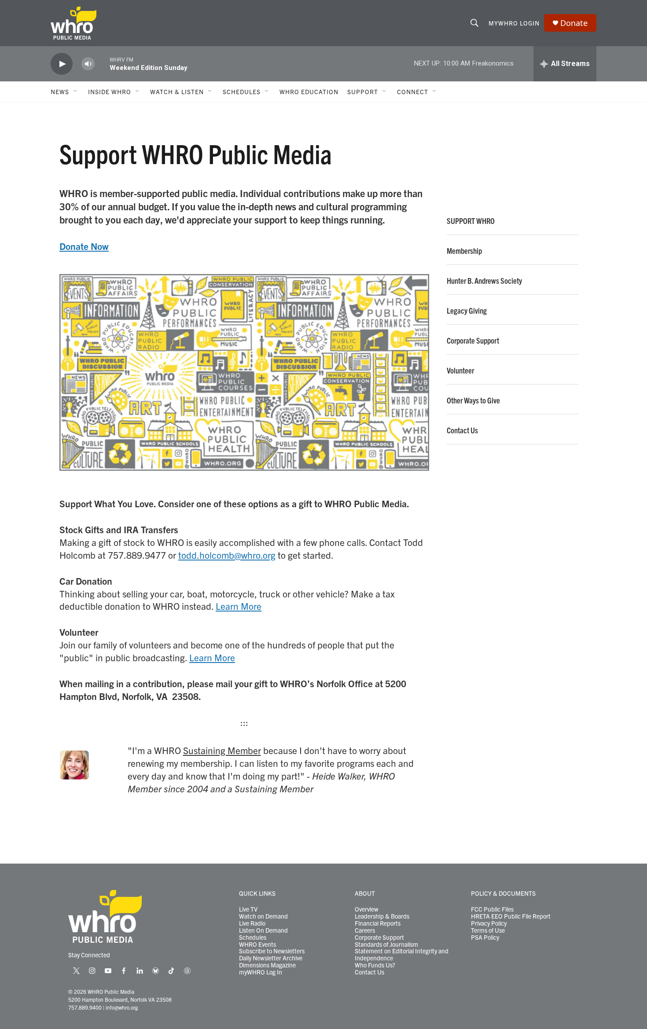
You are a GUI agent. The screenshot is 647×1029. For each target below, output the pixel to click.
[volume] (88, 64)
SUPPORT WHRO (471, 221)
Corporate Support (473, 340)
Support (362, 91)
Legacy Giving (467, 310)
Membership (464, 251)
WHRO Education (308, 91)
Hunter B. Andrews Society (484, 281)
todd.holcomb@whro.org (227, 554)
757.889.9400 (85, 1007)
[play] (62, 64)
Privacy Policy (489, 923)
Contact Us (462, 430)
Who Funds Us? (375, 965)
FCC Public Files (492, 909)
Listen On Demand (263, 930)
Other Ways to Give (473, 400)
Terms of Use (488, 930)
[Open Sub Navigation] (75, 91)
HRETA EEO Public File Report (511, 916)
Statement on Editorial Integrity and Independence (401, 955)
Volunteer (460, 370)
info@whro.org (122, 1007)
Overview (367, 909)
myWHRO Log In (260, 972)
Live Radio (252, 923)
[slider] (102, 63)
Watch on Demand (263, 916)
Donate (574, 23)
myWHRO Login (514, 23)
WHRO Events (257, 944)
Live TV (248, 909)
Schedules (252, 937)
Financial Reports (378, 923)
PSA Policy (485, 937)
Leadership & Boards (382, 916)
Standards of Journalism (386, 944)
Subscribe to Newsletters (272, 951)
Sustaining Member (222, 750)
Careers (365, 930)
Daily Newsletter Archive (270, 958)
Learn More (238, 606)
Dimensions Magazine (267, 965)
